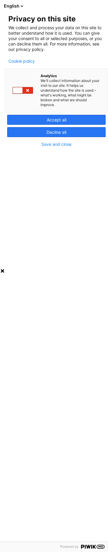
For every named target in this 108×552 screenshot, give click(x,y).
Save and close (56, 144)
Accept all (56, 119)
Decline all (56, 132)
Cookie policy (21, 61)
